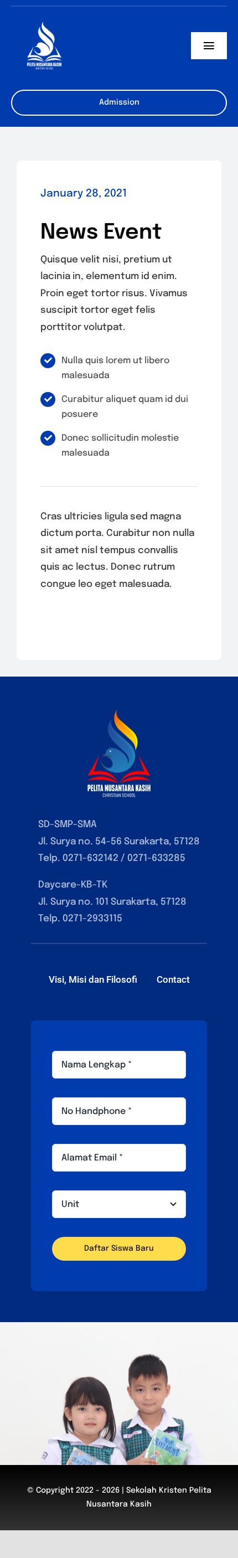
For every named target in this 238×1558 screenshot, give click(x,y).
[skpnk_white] (44, 17)
